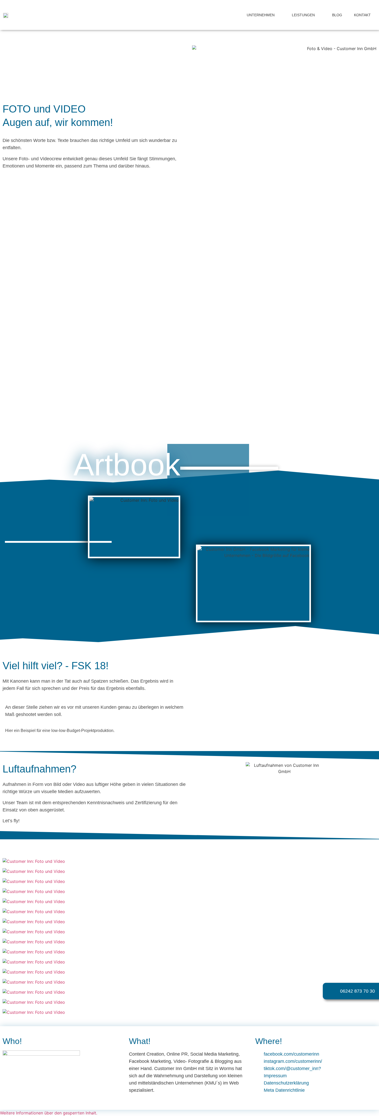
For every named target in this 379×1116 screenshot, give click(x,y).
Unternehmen (261, 15)
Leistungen (303, 15)
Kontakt (362, 15)
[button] (5, 336)
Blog (337, 15)
